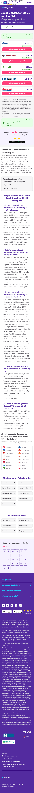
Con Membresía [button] (27, 46)
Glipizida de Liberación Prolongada (24, 520)
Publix (8, 468)
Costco (24, 468)
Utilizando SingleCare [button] (11, 585)
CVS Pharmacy (26, 450)
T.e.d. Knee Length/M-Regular (7, 483)
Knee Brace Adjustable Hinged (17, 22)
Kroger (24, 447)
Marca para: (4, 22)
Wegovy (21, 531)
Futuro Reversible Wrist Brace (24, 498)
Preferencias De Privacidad (11, 761)
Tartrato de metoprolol (7, 525)
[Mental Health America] (27, 732)
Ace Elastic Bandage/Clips (7, 493)
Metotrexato (23, 525)
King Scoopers (26, 453)
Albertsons (9, 465)
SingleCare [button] (6, 580)
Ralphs (8, 462)
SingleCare (10, 784)
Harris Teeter (25, 459)
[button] (17, 27)
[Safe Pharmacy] (8, 742)
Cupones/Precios (9, 185)
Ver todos (6, 547)
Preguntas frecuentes (10, 188)
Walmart (8, 450)
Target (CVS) (9, 453)
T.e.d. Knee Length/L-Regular (24, 493)
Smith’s (8, 456)
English (4, 753)
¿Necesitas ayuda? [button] (10, 596)
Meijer (23, 465)
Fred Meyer (25, 456)
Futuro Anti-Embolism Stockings (24, 488)
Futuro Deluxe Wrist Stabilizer (7, 488)
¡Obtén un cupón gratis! (17, 49)
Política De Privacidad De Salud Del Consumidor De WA (13, 765)
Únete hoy (9, 37)
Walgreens (9, 447)
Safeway (24, 462)
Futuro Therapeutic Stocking (7, 504)
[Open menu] (31, 8)
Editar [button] (29, 27)
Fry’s (7, 459)
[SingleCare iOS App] (7, 611)
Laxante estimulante (7, 531)
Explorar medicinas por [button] (11, 591)
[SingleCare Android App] (17, 611)
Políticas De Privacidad (9, 759)
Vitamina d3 (6, 520)
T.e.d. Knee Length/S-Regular (24, 483)
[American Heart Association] (27, 737)
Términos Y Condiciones (9, 756)
